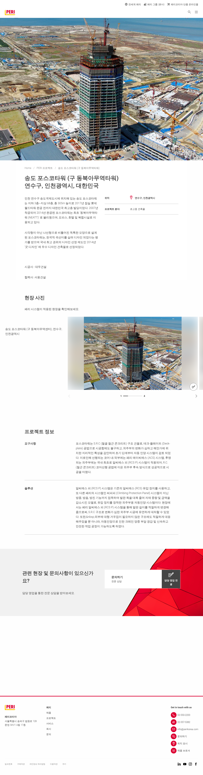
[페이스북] (195, 764)
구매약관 (21, 764)
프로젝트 (51, 718)
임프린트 (8, 764)
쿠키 (64, 764)
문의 (48, 734)
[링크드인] (179, 764)
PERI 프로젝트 (45, 168)
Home (28, 168)
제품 (48, 712)
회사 (48, 729)
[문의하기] (193, 387)
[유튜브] (184, 764)
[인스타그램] (190, 764)
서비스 (49, 723)
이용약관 (54, 764)
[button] (142, 579)
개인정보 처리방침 (37, 764)
